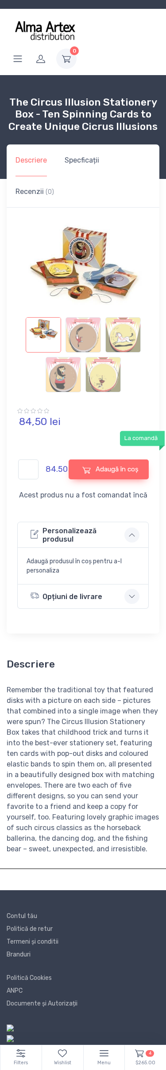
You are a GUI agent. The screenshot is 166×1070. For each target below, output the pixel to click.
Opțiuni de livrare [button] (72, 596)
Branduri (19, 954)
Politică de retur (30, 929)
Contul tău (22, 916)
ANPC (15, 990)
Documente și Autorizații (42, 1003)
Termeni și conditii (32, 941)
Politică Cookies (29, 978)
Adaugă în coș (116, 469)
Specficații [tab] (82, 160)
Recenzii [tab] (34, 191)
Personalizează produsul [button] (69, 535)
